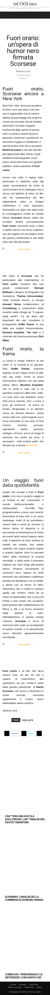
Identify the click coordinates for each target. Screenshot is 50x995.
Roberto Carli (23, 71)
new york (27, 720)
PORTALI (39, 987)
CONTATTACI (33, 985)
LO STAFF (13, 985)
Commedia (22, 78)
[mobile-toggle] (4, 15)
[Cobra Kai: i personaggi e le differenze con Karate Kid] (25, 937)
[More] (39, 733)
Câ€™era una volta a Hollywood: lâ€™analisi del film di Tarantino (25, 819)
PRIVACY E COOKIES (15, 987)
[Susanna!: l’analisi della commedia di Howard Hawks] (25, 860)
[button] (46, 15)
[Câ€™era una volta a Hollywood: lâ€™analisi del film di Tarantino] (25, 779)
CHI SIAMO (22, 985)
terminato (31, 445)
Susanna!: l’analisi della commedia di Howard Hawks (24, 898)
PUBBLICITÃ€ (29, 987)
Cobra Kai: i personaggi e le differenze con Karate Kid (24, 976)
